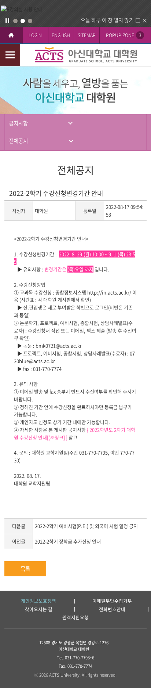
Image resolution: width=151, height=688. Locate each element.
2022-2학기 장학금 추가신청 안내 (68, 541)
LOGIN (35, 35)
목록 (25, 569)
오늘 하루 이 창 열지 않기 (107, 20)
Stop (7, 20)
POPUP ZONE (123, 35)
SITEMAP (87, 35)
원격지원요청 (75, 617)
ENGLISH (61, 35)
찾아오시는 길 (38, 609)
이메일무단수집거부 (112, 601)
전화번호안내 (112, 609)
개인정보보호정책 (38, 601)
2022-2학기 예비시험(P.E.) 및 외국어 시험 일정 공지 (86, 525)
